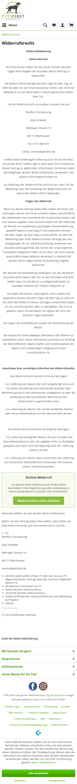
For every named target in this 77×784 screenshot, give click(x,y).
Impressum (55, 718)
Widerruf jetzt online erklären (38, 501)
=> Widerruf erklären (38, 712)
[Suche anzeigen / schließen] (45, 25)
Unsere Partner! (32, 706)
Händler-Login (12, 706)
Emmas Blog (50, 706)
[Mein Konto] (62, 25)
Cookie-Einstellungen (25, 718)
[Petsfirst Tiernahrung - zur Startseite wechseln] (13, 11)
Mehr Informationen (43, 762)
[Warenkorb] (71, 25)
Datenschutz (59, 712)
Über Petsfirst (15, 712)
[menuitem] (9, 25)
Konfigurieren (57, 780)
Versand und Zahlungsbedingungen (29, 724)
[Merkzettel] (53, 25)
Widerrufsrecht (60, 724)
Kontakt (65, 706)
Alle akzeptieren (38, 773)
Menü (13, 25)
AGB (42, 718)
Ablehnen (20, 780)
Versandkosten (57, 695)
